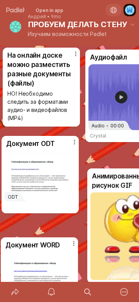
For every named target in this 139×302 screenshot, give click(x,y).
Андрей (37, 16)
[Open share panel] (15, 292)
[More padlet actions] (123, 292)
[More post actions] (69, 145)
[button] (121, 97)
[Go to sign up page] (130, 10)
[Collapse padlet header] (132, 24)
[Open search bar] (87, 291)
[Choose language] (113, 10)
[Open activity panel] (51, 292)
